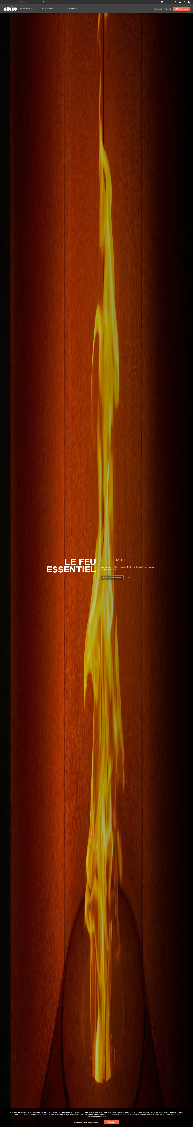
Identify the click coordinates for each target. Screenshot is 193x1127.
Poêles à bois (25, 9)
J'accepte (111, 1122)
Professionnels (69, 2)
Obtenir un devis (181, 9)
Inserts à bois (70, 9)
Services (46, 2)
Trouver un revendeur (162, 9)
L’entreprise (24, 2)
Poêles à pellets (47, 9)
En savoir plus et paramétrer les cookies (86, 1122)
